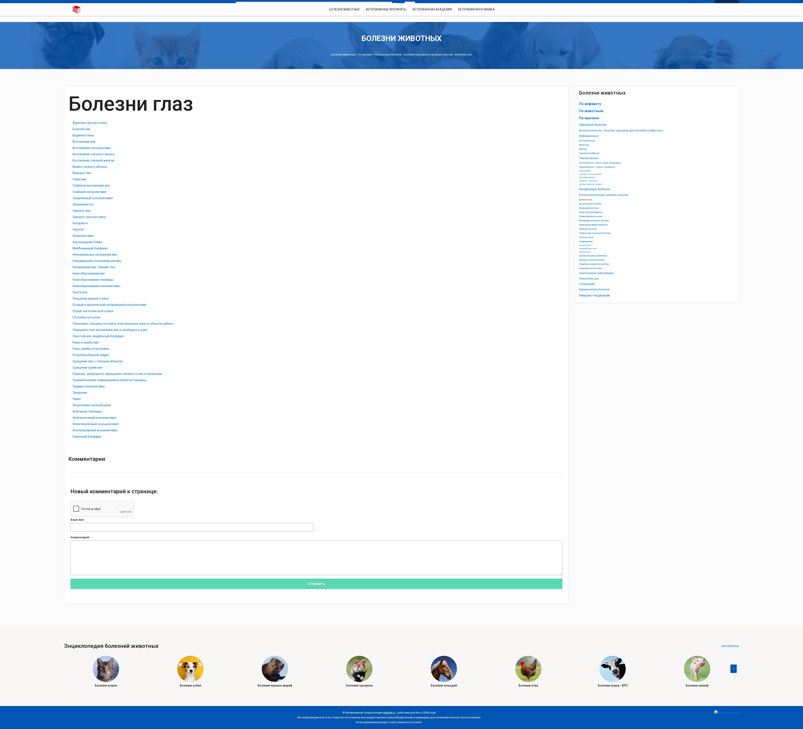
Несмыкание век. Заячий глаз (94, 267)
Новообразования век (89, 273)
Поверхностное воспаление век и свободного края (110, 330)
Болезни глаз (585, 200)
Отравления (587, 284)
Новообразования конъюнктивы (96, 286)
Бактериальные (587, 141)
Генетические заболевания (596, 273)
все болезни (730, 646)
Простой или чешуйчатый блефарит (98, 336)
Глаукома (79, 179)
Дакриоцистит (83, 204)
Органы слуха (586, 237)
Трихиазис (80, 393)
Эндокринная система (590, 268)
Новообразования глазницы (93, 280)
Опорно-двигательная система (594, 233)
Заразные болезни (592, 125)
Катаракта (80, 223)
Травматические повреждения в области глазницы (110, 380)
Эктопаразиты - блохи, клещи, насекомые (599, 163)
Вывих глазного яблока (90, 167)
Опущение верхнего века (91, 298)
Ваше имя (77, 519)
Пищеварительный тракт (588, 249)
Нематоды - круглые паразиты (590, 174)
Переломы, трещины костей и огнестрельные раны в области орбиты (123, 323)
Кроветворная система (590, 216)
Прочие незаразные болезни (593, 256)
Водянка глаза (83, 135)
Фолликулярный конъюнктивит (95, 430)
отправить (316, 584)
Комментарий (79, 537)
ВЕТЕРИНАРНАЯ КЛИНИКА (476, 9)
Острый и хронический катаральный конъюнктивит (110, 305)
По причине (365, 54)
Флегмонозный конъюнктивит (95, 418)
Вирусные (584, 145)
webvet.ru (389, 712)
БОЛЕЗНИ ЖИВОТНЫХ (344, 9)
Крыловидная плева (87, 242)
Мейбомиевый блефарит (90, 248)
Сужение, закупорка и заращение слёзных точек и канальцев (117, 374)
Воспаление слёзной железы (94, 160)
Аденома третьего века (90, 123)
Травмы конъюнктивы (89, 386)
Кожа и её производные (590, 212)
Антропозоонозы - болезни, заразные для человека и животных (621, 130)
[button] (733, 669)
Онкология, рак (589, 278)
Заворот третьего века (89, 217)
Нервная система (588, 229)
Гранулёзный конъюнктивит (93, 198)
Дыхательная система (590, 204)
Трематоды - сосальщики (588, 181)
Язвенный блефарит (87, 436)
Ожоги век (80, 292)
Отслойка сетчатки (86, 317)
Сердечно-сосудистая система (594, 264)
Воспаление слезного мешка (93, 154)
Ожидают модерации (594, 295)
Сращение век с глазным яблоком (98, 361)
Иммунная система (589, 208)
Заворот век (82, 211)
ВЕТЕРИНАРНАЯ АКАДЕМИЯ (432, 9)
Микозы (583, 149)
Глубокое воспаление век (91, 185)
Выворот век (82, 173)
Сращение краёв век (87, 367)
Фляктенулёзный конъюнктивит (96, 424)
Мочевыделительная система (594, 220)
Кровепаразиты (585, 171)
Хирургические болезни (594, 289)
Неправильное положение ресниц (97, 261)
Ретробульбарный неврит (91, 355)
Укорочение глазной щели (92, 405)
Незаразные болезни (388, 54)
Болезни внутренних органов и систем (428, 54)
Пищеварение (586, 241)
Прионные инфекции (589, 153)
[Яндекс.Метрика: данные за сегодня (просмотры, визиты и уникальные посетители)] (726, 712)
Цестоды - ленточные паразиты (590, 184)
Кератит (78, 229)
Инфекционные (588, 135)
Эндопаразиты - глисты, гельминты (597, 167)
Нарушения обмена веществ (593, 225)
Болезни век (82, 129)
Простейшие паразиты (587, 177)
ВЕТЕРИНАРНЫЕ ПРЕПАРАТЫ (386, 9)
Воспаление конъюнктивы (92, 148)
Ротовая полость (585, 252)
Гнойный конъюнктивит (90, 192)
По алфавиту (590, 104)
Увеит (77, 399)
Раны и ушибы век (86, 342)
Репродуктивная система (592, 260)
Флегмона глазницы (87, 411)
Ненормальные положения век (95, 254)
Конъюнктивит (83, 236)
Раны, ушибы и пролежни (91, 349)
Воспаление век (84, 141)
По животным (591, 111)
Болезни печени (585, 245)
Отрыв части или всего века (93, 311)
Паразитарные (588, 158)
